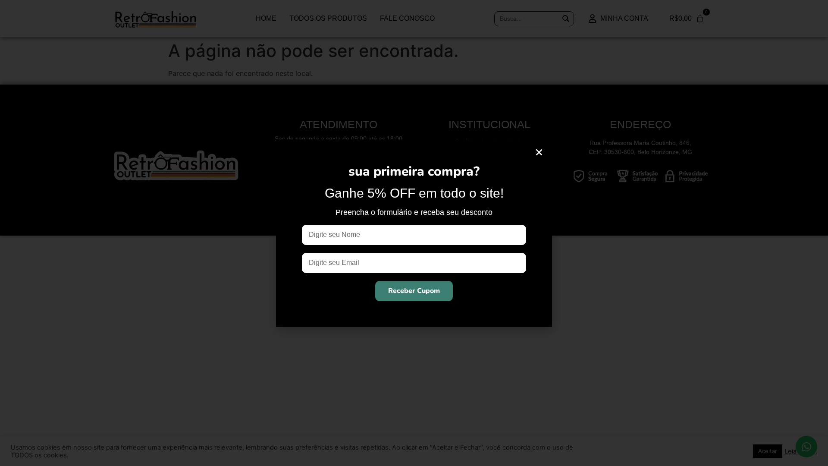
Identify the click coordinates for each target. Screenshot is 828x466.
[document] (414, 233)
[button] (539, 152)
